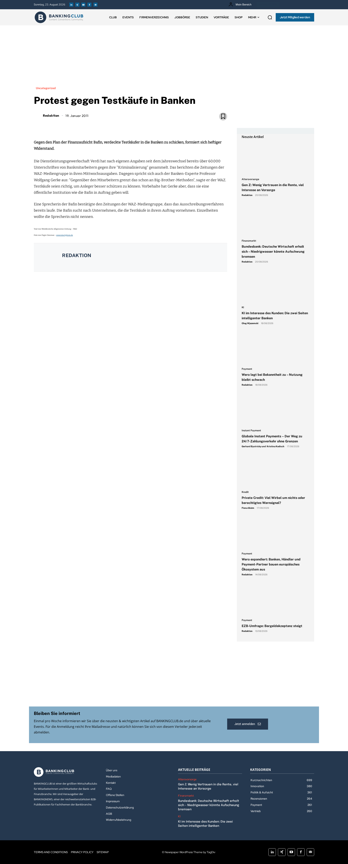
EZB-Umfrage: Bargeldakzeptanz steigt (272, 626)
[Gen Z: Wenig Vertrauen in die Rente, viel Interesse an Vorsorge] (275, 158)
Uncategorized (46, 88)
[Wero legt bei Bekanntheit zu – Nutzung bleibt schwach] (275, 348)
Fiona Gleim (248, 508)
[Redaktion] (38, 115)
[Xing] (77, 5)
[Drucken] (135, 126)
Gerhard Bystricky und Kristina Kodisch (263, 446)
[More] (153, 126)
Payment (247, 369)
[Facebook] (89, 5)
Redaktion (51, 115)
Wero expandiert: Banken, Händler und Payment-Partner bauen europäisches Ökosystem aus (271, 564)
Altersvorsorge (250, 179)
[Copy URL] (144, 126)
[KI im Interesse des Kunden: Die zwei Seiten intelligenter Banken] (275, 287)
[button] (270, 17)
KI (243, 307)
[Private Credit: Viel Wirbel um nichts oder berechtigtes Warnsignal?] (275, 471)
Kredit (245, 492)
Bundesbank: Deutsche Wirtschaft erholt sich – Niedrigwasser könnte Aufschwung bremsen (273, 251)
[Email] (107, 126)
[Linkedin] (71, 5)
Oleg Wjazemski (250, 323)
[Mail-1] (95, 5)
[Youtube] (83, 5)
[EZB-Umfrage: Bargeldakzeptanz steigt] (275, 599)
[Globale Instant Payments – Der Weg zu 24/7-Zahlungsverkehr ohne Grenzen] (275, 410)
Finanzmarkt (249, 241)
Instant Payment (251, 430)
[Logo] (59, 17)
